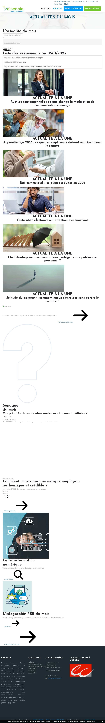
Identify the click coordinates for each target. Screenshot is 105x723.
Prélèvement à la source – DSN (15, 62)
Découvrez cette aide (66, 322)
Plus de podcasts (10, 511)
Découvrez (8, 627)
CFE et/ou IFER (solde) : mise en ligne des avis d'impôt (23, 58)
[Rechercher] (3, 38)
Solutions (45, 9)
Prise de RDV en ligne (73, 8)
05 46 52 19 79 (78, 1)
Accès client (58, 4)
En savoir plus (90, 721)
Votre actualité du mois (12, 644)
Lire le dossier (9, 579)
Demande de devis (92, 8)
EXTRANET (92, 1)
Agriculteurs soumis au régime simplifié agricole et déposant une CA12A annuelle (32, 66)
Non (10, 417)
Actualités (57, 9)
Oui (5, 417)
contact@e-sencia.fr (63, 1)
